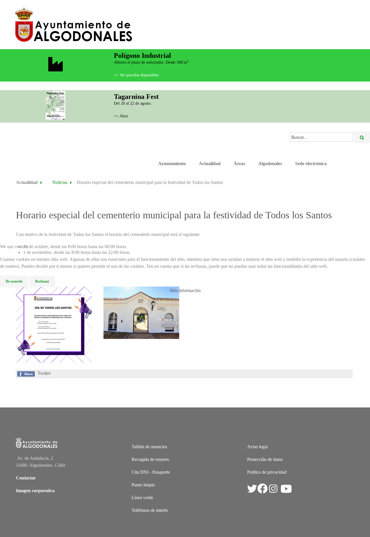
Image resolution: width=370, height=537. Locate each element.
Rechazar (42, 281)
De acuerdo (14, 281)
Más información (185, 290)
